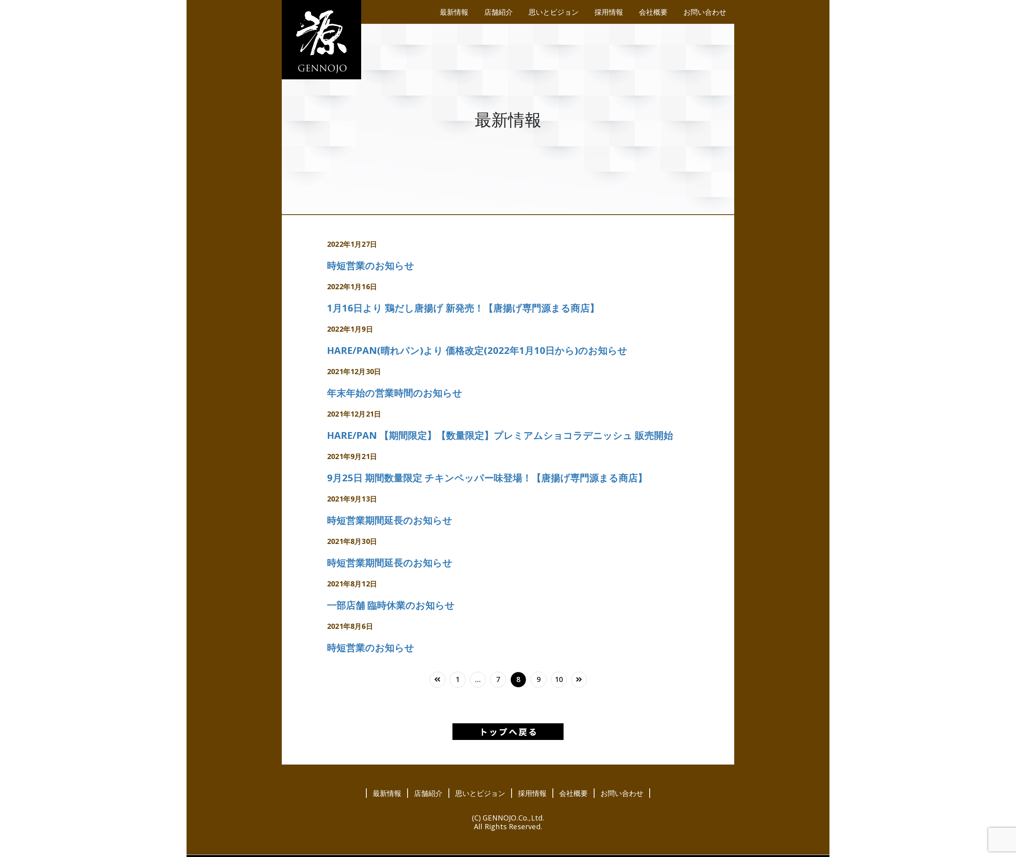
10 (559, 679)
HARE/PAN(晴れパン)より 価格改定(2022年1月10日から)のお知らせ (477, 350)
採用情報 (532, 793)
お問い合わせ (621, 793)
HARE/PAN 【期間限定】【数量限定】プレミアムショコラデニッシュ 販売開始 (500, 435)
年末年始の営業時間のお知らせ (394, 392)
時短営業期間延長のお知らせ (389, 519)
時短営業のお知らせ (370, 265)
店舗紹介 (428, 793)
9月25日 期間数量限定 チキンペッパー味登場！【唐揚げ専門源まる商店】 (487, 477)
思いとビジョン (480, 793)
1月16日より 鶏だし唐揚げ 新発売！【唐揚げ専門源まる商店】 (463, 307)
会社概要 (573, 793)
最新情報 (387, 793)
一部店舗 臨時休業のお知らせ (391, 604)
